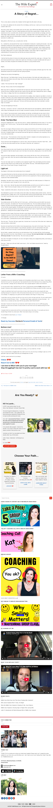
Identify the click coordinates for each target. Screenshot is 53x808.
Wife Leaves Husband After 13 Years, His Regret (12, 702)
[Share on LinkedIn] (32, 378)
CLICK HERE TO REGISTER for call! (9, 598)
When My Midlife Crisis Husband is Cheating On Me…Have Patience (17, 705)
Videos (3, 360)
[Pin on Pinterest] (30, 378)
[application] (26, 645)
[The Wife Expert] (26, 4)
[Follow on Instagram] (4, 798)
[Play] (2, 658)
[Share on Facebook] (23, 378)
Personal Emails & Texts (32, 321)
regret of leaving (39, 382)
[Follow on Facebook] (2, 798)
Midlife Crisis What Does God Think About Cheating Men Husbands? (17, 700)
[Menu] (2, 4)
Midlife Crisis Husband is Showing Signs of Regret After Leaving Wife (17, 707)
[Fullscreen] (50, 658)
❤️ (9, 486)
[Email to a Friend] (28, 378)
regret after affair (31, 382)
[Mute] (48, 658)
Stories (26, 11)
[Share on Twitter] (25, 378)
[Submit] (50, 498)
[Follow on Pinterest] (9, 798)
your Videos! (18, 314)
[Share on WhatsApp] (21, 378)
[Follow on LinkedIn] (11, 798)
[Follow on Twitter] (7, 798)
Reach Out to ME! (8, 363)
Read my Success (8, 321)
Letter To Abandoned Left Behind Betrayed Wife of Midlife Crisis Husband (18, 710)
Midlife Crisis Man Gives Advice (42, 385)
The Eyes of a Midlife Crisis (9, 385)
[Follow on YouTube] (14, 798)
